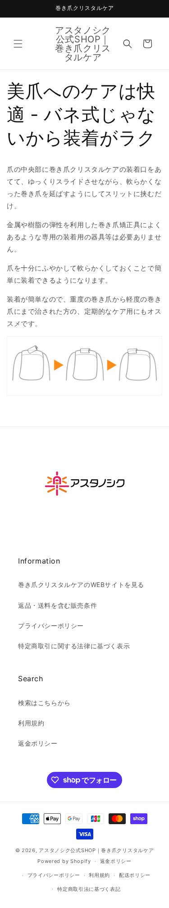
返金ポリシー (38, 743)
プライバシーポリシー (51, 625)
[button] (18, 44)
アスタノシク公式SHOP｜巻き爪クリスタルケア (96, 850)
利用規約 (31, 723)
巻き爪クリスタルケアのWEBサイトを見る (81, 584)
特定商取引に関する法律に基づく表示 (74, 646)
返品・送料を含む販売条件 (57, 605)
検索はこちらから (44, 702)
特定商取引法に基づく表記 (88, 889)
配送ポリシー (135, 875)
